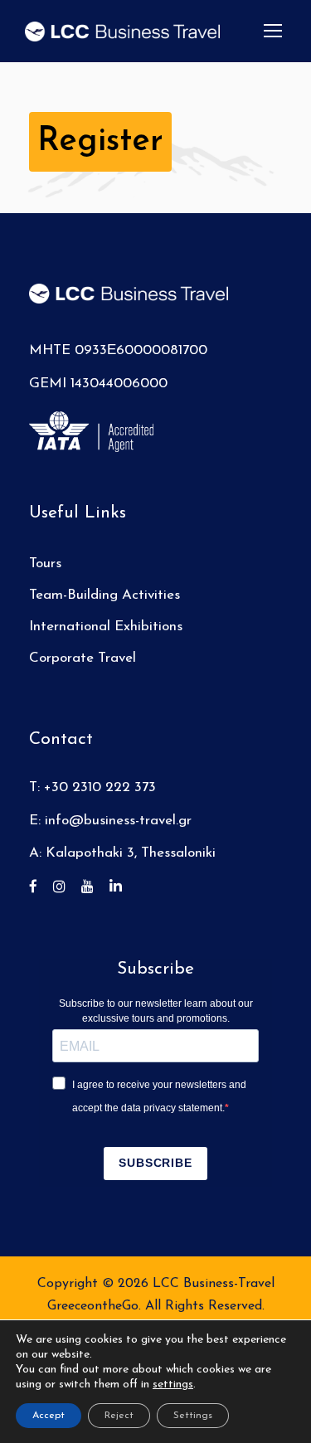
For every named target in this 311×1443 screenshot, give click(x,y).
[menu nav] (273, 30)
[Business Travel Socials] (39, 888)
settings (173, 1384)
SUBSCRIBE (155, 1162)
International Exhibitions (105, 626)
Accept (48, 1416)
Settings (192, 1416)
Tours (45, 563)
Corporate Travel (82, 658)
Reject (119, 1416)
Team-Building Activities (104, 595)
